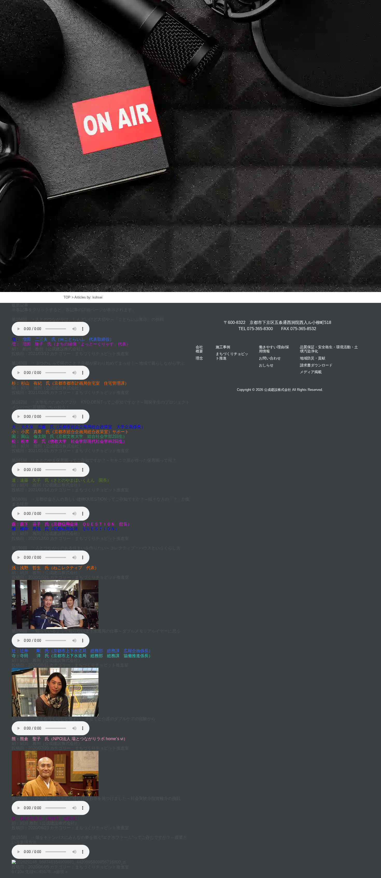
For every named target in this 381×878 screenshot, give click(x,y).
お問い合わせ (270, 358)
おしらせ (266, 365)
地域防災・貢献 (312, 358)
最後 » (62, 871)
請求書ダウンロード (316, 365)
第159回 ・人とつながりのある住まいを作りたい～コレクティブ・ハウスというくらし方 (96, 548)
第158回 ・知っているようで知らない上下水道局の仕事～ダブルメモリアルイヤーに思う (96, 631)
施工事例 (223, 347)
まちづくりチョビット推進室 (102, 353)
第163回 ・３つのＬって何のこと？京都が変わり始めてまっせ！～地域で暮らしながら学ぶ (98, 363)
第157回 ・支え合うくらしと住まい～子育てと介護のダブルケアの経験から (84, 719)
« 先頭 (27, 871)
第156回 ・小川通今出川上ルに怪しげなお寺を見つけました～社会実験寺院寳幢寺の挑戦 (96, 798)
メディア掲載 (311, 372)
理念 (199, 358)
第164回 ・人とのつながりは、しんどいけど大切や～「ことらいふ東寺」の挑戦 (88, 319)
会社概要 (199, 349)
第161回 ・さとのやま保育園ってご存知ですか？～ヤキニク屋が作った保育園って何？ (94, 460)
